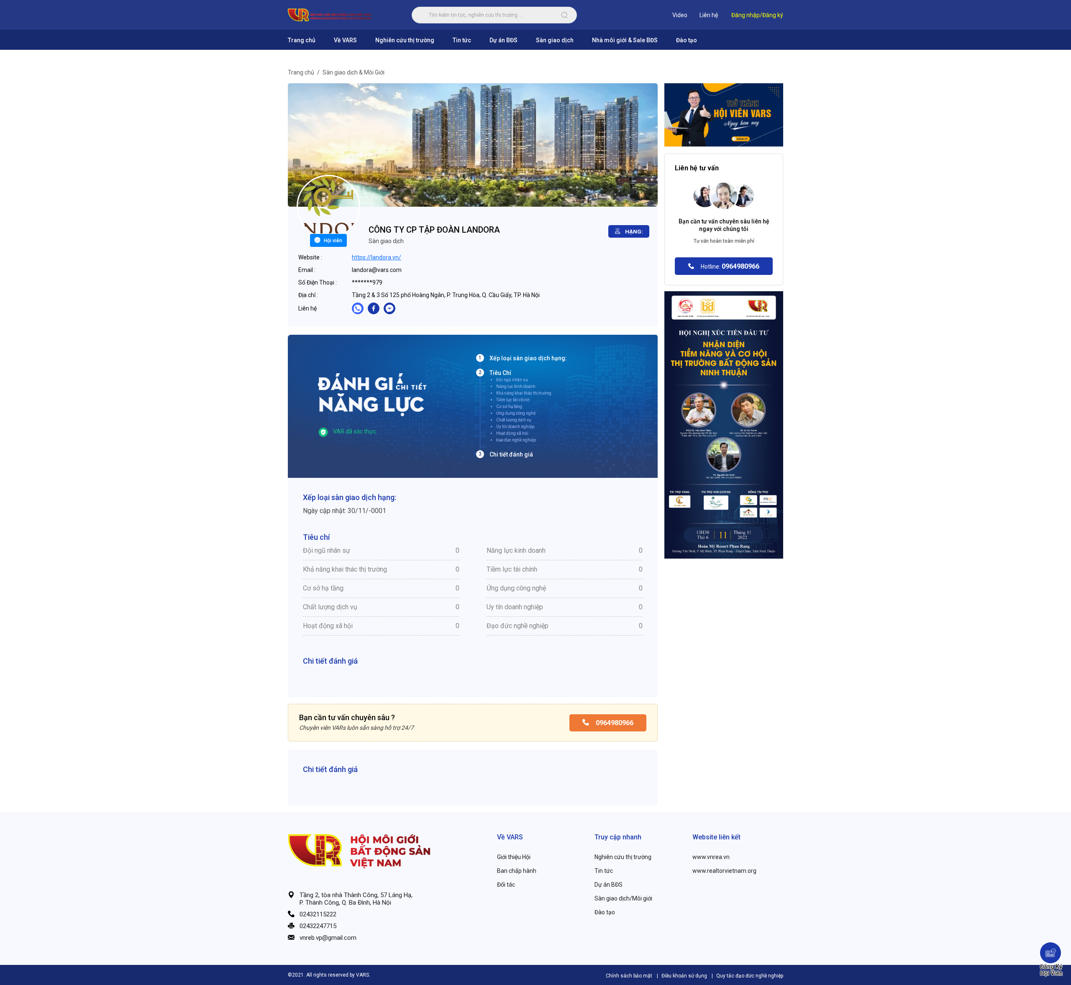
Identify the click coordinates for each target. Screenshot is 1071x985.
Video (679, 15)
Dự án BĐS (503, 40)
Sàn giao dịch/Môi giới (623, 898)
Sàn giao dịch (555, 40)
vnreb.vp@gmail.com (328, 937)
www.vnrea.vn (711, 857)
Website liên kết (716, 837)
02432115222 (318, 914)
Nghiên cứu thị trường (404, 40)
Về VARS (345, 40)
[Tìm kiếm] (564, 15)
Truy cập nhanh (617, 837)
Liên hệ (708, 15)
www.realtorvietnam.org (724, 870)
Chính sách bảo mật (629, 976)
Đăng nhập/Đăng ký (757, 15)
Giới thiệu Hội (513, 857)
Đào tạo (686, 40)
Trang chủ (301, 40)
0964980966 (613, 723)
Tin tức (462, 40)
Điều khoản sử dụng (684, 976)
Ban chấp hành (516, 870)
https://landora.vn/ (376, 257)
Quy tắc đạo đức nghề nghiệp (749, 976)
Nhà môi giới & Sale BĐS (625, 40)
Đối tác (506, 884)
